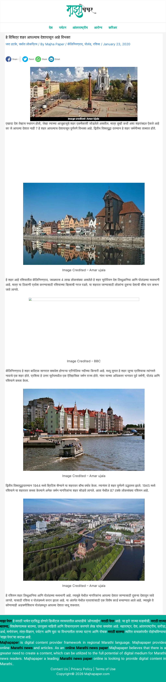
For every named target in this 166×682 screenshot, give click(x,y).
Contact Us (59, 669)
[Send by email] (54, 59)
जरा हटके (11, 44)
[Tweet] (28, 59)
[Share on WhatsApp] (41, 59)
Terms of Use (105, 669)
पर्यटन (62, 28)
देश (51, 28)
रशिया (96, 44)
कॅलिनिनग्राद (75, 44)
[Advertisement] (59, 158)
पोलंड (88, 44)
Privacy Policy (81, 669)
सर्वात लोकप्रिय (28, 44)
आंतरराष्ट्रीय (80, 28)
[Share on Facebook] (12, 59)
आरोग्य (98, 28)
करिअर (113, 28)
